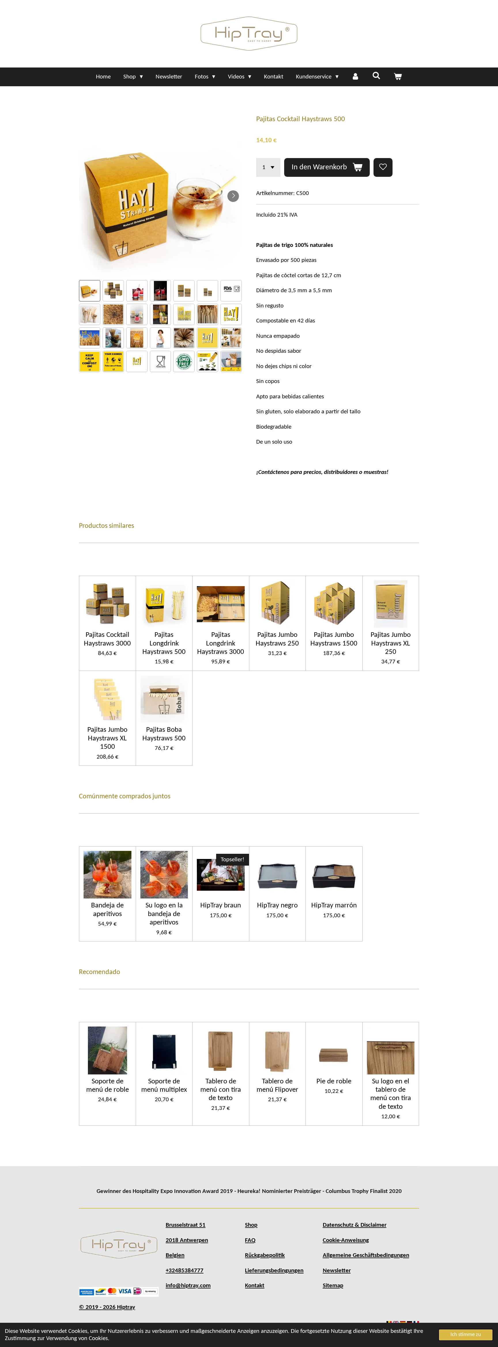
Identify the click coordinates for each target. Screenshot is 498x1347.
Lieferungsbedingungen (274, 1271)
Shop (251, 1225)
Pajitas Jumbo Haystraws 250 (277, 639)
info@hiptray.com (188, 1286)
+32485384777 (184, 1271)
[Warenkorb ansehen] (397, 77)
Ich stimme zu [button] (465, 1334)
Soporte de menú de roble (107, 1085)
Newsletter (337, 1271)
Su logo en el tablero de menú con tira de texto (390, 1094)
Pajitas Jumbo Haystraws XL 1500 (107, 738)
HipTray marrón (334, 905)
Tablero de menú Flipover (277, 1085)
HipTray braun (220, 905)
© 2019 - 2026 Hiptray (107, 1307)
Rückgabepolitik (265, 1255)
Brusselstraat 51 (185, 1225)
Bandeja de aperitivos (107, 910)
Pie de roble (333, 1081)
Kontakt (254, 1286)
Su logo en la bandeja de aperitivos (164, 914)
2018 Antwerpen (187, 1240)
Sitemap (333, 1286)
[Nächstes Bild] (233, 196)
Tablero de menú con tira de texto (220, 1090)
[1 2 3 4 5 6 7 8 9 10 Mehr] (268, 167)
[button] (89, 290)
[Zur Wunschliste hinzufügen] (383, 167)
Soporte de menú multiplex (164, 1085)
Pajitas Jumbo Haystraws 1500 (333, 639)
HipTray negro (277, 905)
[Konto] (355, 77)
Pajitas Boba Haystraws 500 (164, 734)
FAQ (250, 1240)
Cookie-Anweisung (346, 1240)
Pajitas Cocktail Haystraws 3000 (107, 639)
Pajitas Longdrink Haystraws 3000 (220, 643)
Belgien (175, 1255)
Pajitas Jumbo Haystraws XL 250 (391, 643)
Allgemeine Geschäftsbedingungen (366, 1255)
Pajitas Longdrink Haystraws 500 (164, 643)
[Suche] (376, 76)
